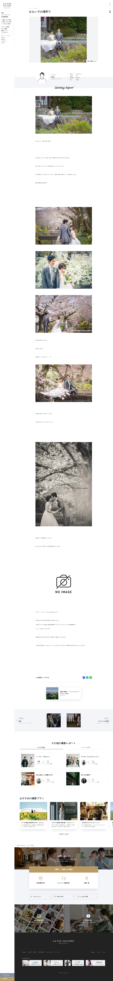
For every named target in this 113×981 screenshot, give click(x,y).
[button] (107, 811)
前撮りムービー (4, 30)
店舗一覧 (3, 42)
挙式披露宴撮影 (4, 16)
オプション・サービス (5, 35)
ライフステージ (4, 32)
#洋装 (77, 79)
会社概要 (30, 952)
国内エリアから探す (7, 19)
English (98, 952)
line (90, 677)
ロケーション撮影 (5, 26)
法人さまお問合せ (49, 952)
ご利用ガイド (4, 41)
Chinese (103, 952)
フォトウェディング (5, 14)
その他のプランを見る (64, 834)
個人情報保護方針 (41, 952)
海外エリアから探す (7, 21)
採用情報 (34, 952)
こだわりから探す (6, 23)
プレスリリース (57, 952)
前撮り (2, 12)
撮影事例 (3, 39)
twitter (87, 677)
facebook (84, 677)
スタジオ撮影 (4, 28)
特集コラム (3, 37)
